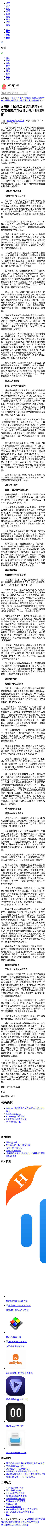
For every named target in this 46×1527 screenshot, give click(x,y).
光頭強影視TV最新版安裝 (17, 1469)
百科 (8, 6)
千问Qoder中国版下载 (16, 1501)
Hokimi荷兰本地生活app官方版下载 (22, 1509)
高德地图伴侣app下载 (15, 1498)
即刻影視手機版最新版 (16, 1119)
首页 (8, 3)
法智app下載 (11, 1142)
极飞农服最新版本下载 (16, 1496)
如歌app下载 (11, 1504)
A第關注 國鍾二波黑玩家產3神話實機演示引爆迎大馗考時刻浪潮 (23, 1522)
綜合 (8, 17)
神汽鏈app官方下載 (14, 1426)
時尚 (8, 22)
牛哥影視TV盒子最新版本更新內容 (22, 1471)
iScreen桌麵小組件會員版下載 (19, 1373)
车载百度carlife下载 (14, 1488)
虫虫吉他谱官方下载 (15, 1493)
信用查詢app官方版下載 (16, 1301)
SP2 (7, 1515)
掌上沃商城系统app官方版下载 (20, 1512)
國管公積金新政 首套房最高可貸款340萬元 (25, 1463)
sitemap (25, 1524)
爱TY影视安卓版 (13, 1490)
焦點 (8, 9)
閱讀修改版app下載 (14, 1466)
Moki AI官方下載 (13, 1337)
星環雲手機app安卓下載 (16, 1399)
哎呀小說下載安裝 (14, 1148)
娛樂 (8, 14)
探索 (8, 19)
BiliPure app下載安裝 (15, 1116)
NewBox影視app (13, 1114)
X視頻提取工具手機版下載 (18, 1145)
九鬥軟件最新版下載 (15, 1346)
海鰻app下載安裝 (13, 1150)
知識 (8, 25)
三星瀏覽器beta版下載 (16, 1452)
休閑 (8, 11)
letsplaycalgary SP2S (15, 121)
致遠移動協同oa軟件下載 (17, 1310)
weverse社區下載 (13, 1122)
